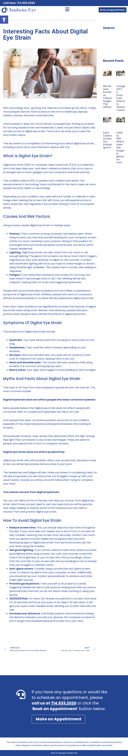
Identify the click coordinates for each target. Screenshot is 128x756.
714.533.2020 (63, 703)
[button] (4, 20)
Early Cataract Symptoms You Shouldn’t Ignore (109, 140)
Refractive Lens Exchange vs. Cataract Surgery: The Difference (109, 96)
